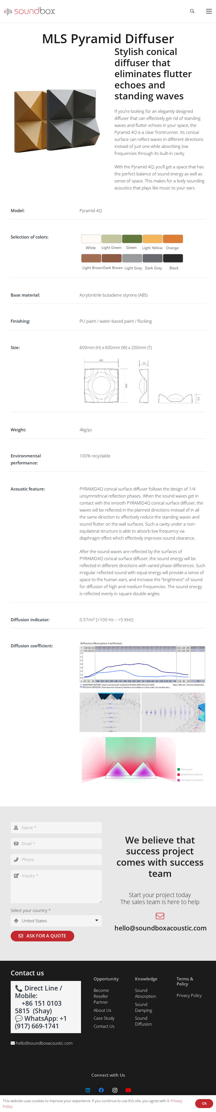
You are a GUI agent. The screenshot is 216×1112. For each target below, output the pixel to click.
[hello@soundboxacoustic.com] (160, 916)
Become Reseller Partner (101, 996)
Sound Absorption (145, 993)
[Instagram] (115, 1090)
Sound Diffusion (143, 1021)
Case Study (104, 1018)
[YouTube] (128, 1090)
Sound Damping (143, 1007)
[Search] (192, 11)
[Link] (29, 11)
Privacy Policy (189, 995)
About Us (102, 1010)
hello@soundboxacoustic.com (44, 1043)
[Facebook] (101, 1090)
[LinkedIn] (88, 1090)
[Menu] (209, 11)
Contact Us (104, 1026)
